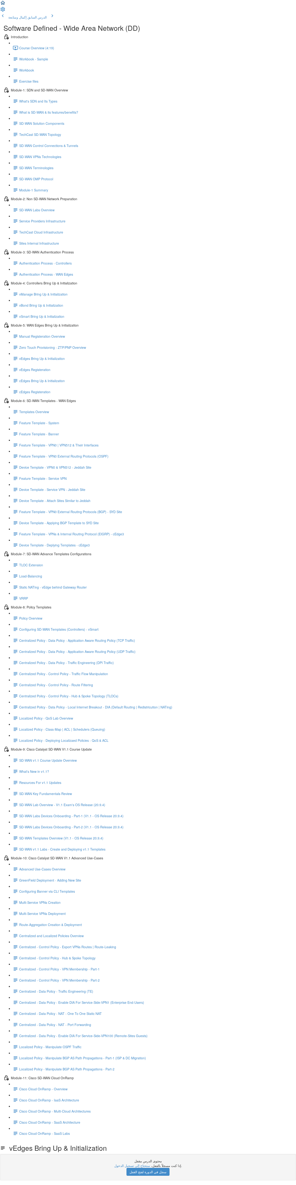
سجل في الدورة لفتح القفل (148, 1171)
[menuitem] (3, 10)
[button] (3, 4)
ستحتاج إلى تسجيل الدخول (132, 1165)
